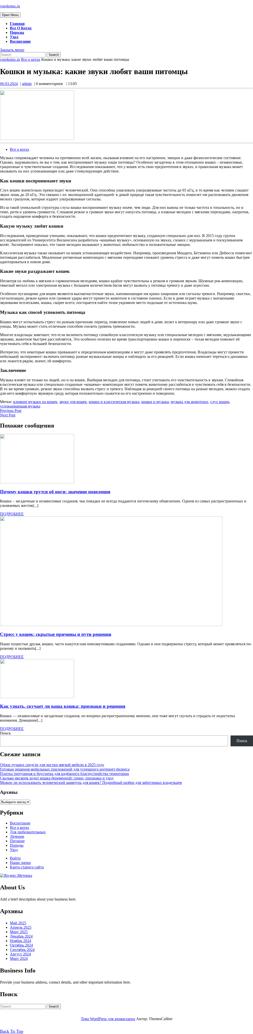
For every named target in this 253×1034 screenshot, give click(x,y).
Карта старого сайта (27, 867)
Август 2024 (20, 954)
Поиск (5, 733)
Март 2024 (19, 958)
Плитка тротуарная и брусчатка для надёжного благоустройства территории (64, 774)
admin (27, 84)
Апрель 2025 (20, 927)
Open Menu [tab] (11, 15)
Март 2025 (19, 932)
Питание (17, 841)
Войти (15, 858)
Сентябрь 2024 (22, 950)
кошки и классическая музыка (114, 402)
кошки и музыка (155, 402)
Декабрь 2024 (21, 936)
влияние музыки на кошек (35, 402)
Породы (17, 32)
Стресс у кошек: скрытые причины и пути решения (55, 634)
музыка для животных (189, 402)
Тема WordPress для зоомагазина (108, 1019)
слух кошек (219, 402)
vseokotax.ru (10, 6)
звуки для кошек (73, 402)
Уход (14, 37)
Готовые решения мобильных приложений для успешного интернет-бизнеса (64, 769)
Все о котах (21, 28)
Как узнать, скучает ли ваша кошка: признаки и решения (62, 706)
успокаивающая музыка (20, 406)
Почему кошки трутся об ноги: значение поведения (55, 491)
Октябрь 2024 (21, 945)
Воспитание (20, 41)
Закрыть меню (12, 50)
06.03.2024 (9, 84)
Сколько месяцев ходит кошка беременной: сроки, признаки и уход (56, 778)
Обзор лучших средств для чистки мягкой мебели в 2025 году (52, 765)
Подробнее (12, 514)
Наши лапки (20, 863)
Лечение (17, 836)
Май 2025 (18, 923)
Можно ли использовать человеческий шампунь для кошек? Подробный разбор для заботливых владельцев (91, 782)
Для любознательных (28, 832)
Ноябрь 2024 (20, 941)
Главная (17, 24)
